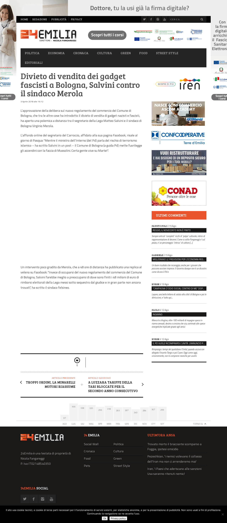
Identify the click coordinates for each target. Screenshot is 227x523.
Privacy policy (118, 518)
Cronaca (80, 53)
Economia (56, 53)
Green (126, 53)
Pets (87, 465)
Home (24, 19)
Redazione (39, 19)
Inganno (157, 314)
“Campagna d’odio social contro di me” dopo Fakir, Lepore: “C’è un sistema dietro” (179, 288)
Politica (32, 53)
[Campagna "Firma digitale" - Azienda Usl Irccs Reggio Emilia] (143, 42)
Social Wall (91, 444)
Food (143, 53)
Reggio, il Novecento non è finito (172, 230)
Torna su (198, 423)
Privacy (76, 19)
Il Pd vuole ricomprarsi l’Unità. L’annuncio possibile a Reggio (179, 343)
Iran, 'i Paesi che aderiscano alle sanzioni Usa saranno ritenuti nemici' (174, 471)
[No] (222, 514)
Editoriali (34, 62)
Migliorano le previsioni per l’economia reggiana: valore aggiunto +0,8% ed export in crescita (179, 259)
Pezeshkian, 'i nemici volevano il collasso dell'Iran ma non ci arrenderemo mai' (174, 459)
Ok (104, 518)
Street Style (167, 53)
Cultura (104, 53)
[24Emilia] (48, 35)
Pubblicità (59, 19)
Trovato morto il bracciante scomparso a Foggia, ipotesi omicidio (174, 447)
